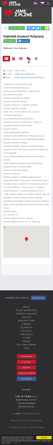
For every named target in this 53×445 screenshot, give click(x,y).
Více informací (15, 443)
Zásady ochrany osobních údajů (26, 427)
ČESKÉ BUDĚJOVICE (26, 310)
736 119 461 (20, 70)
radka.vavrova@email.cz (25, 74)
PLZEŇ (26, 337)
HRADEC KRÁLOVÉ (26, 313)
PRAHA (26, 341)
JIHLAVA (26, 317)
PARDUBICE (26, 334)
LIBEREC (26, 324)
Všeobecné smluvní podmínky (26, 420)
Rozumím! (44, 438)
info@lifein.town (31, 413)
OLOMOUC (26, 327)
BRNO (26, 306)
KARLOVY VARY (26, 320)
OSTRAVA (26, 331)
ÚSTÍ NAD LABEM (26, 344)
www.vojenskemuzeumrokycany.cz (29, 77)
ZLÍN (26, 348)
